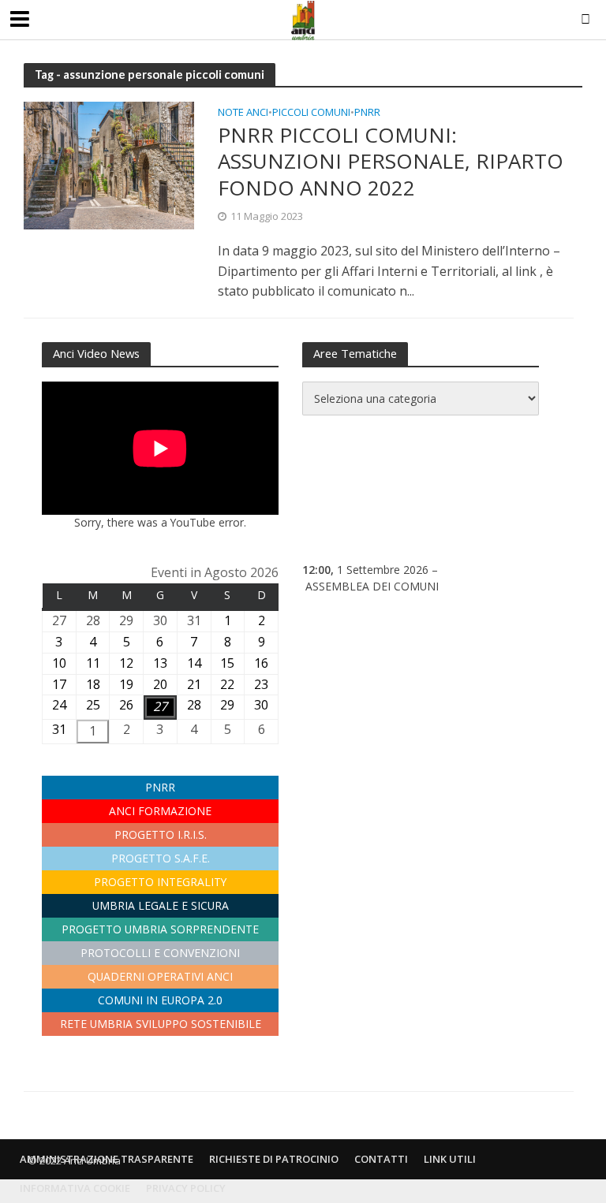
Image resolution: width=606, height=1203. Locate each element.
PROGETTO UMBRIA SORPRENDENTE (160, 929)
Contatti (381, 1159)
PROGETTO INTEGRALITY (160, 881)
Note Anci (243, 113)
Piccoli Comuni (311, 113)
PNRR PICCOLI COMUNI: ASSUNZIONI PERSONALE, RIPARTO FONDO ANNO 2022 (390, 162)
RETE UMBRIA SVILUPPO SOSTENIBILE (160, 1023)
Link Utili (450, 1159)
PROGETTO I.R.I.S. (160, 834)
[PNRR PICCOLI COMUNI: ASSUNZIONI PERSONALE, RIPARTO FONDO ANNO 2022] (109, 164)
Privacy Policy (186, 1188)
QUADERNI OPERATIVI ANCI (160, 976)
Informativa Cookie (75, 1188)
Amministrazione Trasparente (106, 1159)
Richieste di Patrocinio (274, 1159)
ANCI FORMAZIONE (160, 810)
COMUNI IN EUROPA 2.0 (160, 1000)
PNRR (367, 113)
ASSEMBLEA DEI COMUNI (372, 586)
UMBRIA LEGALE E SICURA (160, 905)
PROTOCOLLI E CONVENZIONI (160, 952)
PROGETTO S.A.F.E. (160, 858)
